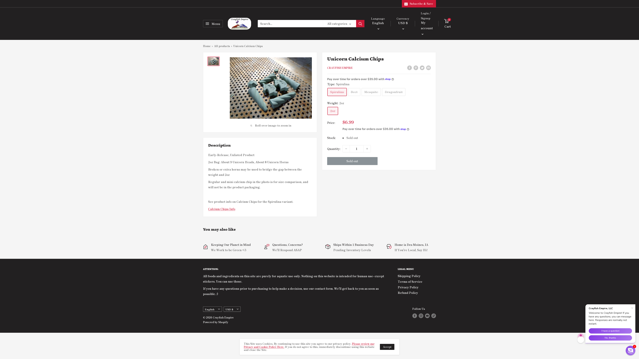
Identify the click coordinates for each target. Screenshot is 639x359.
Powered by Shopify (215, 322)
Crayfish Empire (340, 67)
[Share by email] (428, 67)
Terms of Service (410, 281)
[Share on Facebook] (409, 67)
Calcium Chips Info (221, 209)
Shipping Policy (409, 276)
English (209, 309)
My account (427, 25)
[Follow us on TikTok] (433, 315)
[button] (630, 350)
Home (207, 46)
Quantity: (333, 149)
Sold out (352, 161)
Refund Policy (408, 293)
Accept (387, 347)
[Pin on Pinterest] (416, 67)
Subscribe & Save (421, 3)
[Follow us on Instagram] (421, 315)
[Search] (360, 23)
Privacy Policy (408, 287)
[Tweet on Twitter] (422, 67)
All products (222, 46)
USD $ (229, 309)
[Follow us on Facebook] (414, 315)
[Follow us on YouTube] (427, 315)
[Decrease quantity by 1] (346, 148)
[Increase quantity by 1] (367, 148)
